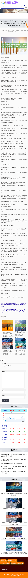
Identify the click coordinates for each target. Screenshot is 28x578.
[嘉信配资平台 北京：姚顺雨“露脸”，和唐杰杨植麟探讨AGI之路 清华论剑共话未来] (7, 325)
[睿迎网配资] (10, 2)
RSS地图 (17, 574)
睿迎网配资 (3, 560)
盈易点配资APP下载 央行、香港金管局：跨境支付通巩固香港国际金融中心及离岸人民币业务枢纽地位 (13, 304)
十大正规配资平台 (5, 563)
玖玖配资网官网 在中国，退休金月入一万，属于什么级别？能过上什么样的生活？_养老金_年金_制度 (13, 311)
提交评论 (6, 401)
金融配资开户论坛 (12, 560)
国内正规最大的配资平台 (17, 563)
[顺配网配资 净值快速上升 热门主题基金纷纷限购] (14, 502)
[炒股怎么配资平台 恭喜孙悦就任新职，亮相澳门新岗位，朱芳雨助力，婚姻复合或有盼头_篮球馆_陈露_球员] (14, 546)
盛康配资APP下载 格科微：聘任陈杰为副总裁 (11, 463)
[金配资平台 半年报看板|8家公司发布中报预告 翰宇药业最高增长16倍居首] (7, 343)
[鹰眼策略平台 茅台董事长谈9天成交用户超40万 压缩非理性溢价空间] (14, 487)
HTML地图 (21, 574)
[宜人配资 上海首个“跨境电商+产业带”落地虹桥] (14, 532)
